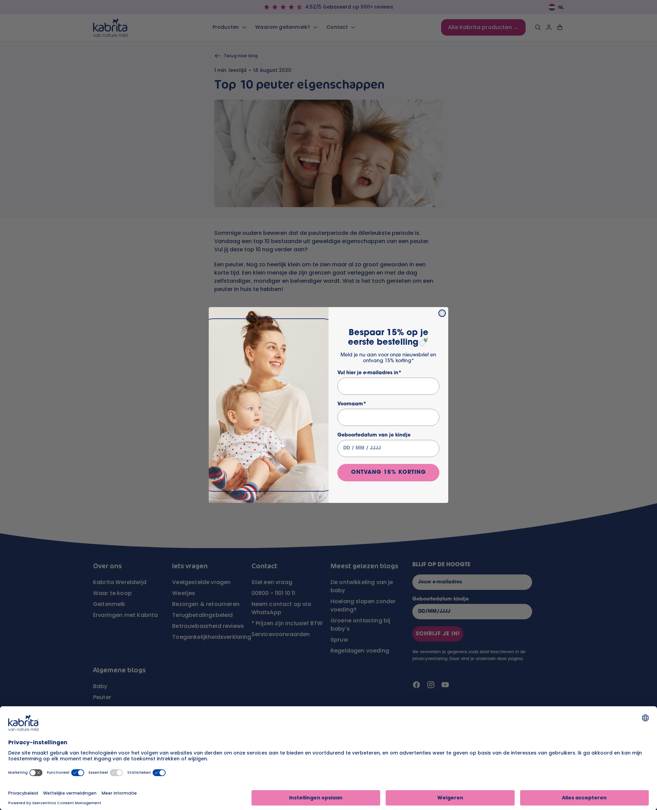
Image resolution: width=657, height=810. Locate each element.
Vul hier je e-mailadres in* (369, 373)
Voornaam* (351, 404)
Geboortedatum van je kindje (374, 435)
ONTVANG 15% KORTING (388, 472)
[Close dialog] (442, 313)
